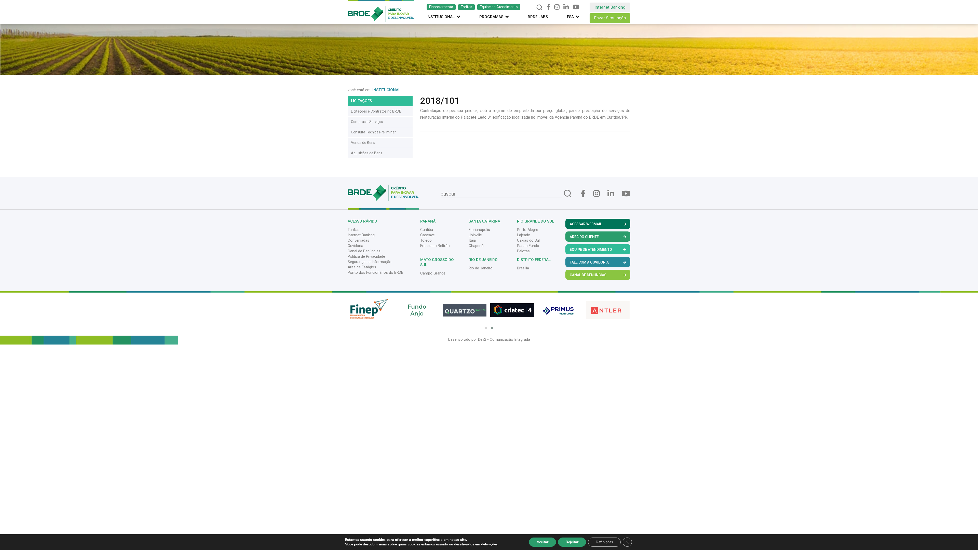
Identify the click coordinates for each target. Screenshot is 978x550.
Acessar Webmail (586, 224)
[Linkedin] (566, 7)
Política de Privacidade (366, 256)
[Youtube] (576, 7)
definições (489, 544)
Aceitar (542, 542)
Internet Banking (610, 7)
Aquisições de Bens (366, 153)
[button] (486, 328)
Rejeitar (572, 542)
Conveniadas (358, 240)
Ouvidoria (355, 245)
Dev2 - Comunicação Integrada (504, 339)
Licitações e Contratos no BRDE (376, 111)
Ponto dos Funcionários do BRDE (375, 272)
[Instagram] (557, 7)
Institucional (441, 17)
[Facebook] (548, 7)
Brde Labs (538, 17)
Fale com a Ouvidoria (589, 262)
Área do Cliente (584, 237)
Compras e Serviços (367, 122)
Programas (491, 17)
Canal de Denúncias (364, 251)
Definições (604, 542)
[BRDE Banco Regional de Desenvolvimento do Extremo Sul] (381, 10)
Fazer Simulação (610, 17)
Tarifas (466, 7)
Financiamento (441, 7)
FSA (570, 17)
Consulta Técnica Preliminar (373, 132)
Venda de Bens (363, 143)
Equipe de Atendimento (499, 7)
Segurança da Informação (369, 261)
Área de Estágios (362, 267)
